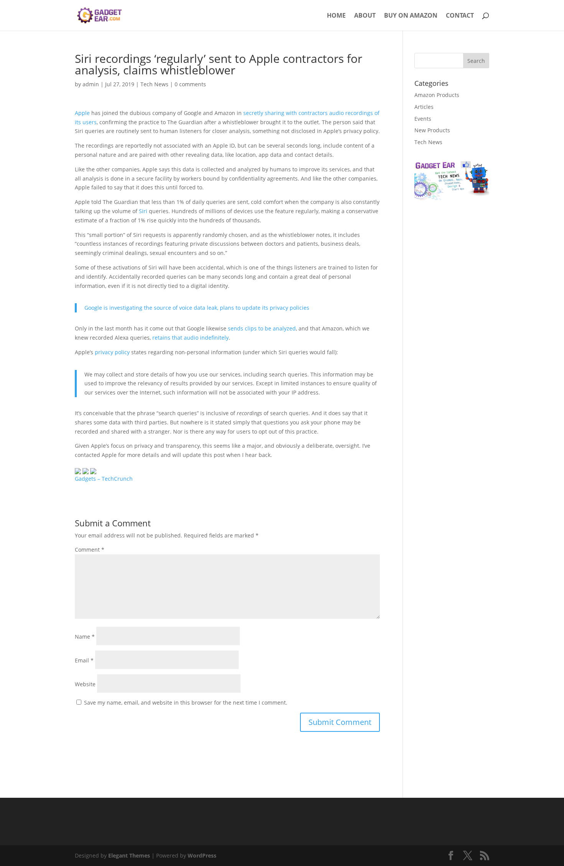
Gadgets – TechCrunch (104, 478)
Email (84, 660)
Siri (144, 211)
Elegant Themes (129, 855)
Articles (424, 106)
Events (422, 118)
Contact (460, 16)
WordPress (202, 855)
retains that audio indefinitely (190, 337)
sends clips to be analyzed (262, 328)
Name (85, 636)
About (365, 16)
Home (336, 16)
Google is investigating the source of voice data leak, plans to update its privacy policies (196, 307)
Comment (89, 549)
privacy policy (112, 352)
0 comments (190, 84)
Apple (83, 113)
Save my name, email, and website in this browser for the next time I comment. (185, 702)
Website (85, 684)
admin (90, 84)
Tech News (154, 84)
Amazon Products (436, 95)
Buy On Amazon (410, 16)
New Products (432, 130)
